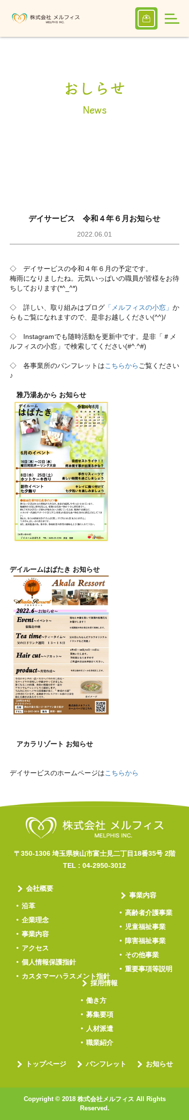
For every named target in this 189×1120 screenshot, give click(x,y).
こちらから (122, 365)
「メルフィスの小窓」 (139, 307)
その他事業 (142, 954)
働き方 (96, 1000)
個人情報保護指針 (49, 962)
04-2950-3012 (104, 865)
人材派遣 (99, 1028)
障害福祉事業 (145, 940)
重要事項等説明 (149, 968)
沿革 (28, 905)
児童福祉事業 (145, 926)
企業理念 (35, 919)
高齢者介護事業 (149, 912)
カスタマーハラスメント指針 (66, 976)
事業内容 (35, 933)
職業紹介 (99, 1042)
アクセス (35, 947)
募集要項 (99, 1014)
